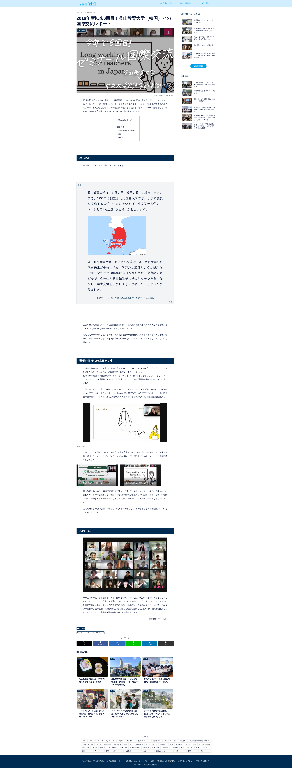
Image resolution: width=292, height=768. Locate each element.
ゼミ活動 (82, 628)
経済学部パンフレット (186, 761)
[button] (166, 643)
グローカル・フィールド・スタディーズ (91, 633)
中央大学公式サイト (203, 761)
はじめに (120, 127)
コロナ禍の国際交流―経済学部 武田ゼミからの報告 (129, 298)
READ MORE (198, 66)
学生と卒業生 (86, 761)
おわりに (120, 137)
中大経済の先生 (98, 761)
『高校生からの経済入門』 (166, 761)
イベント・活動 (148, 761)
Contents (122, 120)
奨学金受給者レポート (115, 761)
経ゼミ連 (137, 761)
